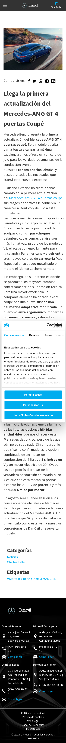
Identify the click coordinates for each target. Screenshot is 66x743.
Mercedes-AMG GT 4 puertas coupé (36, 198)
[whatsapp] (41, 82)
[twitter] (34, 82)
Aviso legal (33, 721)
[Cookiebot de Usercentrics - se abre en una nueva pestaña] (47, 325)
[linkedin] (53, 82)
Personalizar (31, 404)
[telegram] (47, 82)
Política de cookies (33, 717)
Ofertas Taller (16, 562)
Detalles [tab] (34, 335)
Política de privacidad (33, 713)
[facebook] (29, 82)
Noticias (12, 557)
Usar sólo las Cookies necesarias (33, 415)
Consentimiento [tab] (14, 335)
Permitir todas (33, 394)
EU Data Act (33, 728)
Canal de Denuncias (33, 725)
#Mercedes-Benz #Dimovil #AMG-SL (31, 579)
